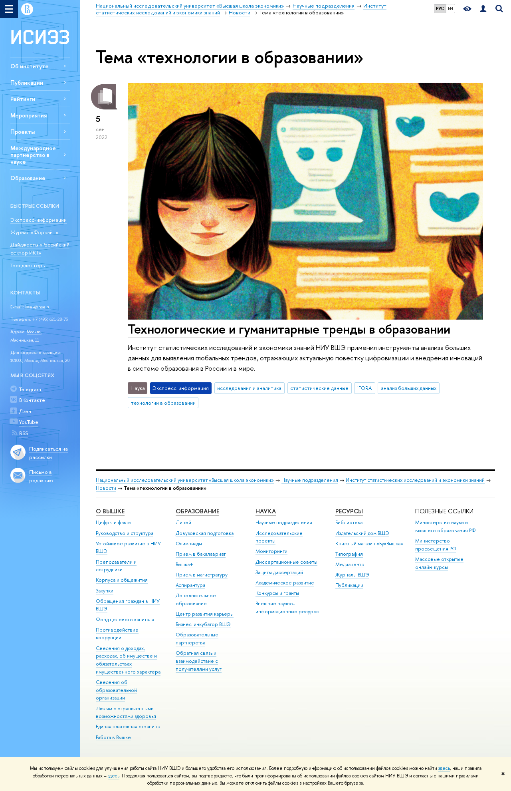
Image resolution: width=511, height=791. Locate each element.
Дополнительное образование (196, 599)
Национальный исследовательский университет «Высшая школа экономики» (185, 480)
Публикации (26, 82)
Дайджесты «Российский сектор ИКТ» (39, 248)
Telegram (30, 389)
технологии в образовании (163, 402)
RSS (23, 433)
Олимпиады (189, 543)
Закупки (104, 590)
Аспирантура (190, 585)
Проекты (22, 131)
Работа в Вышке (113, 737)
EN (450, 8)
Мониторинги (271, 551)
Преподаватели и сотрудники (116, 565)
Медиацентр (349, 564)
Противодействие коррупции (117, 633)
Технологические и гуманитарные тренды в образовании (289, 329)
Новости (106, 488)
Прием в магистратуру (202, 574)
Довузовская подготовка (205, 533)
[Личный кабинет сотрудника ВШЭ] (483, 9)
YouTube (28, 421)
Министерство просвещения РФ (435, 544)
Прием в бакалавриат (201, 554)
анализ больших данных (408, 388)
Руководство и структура (124, 533)
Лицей (183, 522)
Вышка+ (184, 564)
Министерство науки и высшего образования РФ (445, 526)
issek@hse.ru (38, 307)
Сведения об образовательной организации (116, 690)
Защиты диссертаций (279, 572)
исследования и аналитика (249, 388)
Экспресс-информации (38, 219)
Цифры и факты (113, 522)
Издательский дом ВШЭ (362, 533)
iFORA (364, 388)
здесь (444, 768)
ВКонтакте (32, 399)
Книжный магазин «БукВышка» (369, 543)
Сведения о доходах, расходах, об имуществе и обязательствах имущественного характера (128, 660)
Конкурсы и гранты (277, 593)
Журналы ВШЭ (352, 574)
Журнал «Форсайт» (34, 232)
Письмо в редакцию (41, 476)
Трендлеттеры (28, 265)
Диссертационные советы (286, 561)
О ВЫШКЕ (110, 511)
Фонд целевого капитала (125, 619)
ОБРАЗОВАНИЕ (197, 511)
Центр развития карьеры (205, 613)
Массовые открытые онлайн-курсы (439, 563)
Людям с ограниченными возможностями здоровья (126, 712)
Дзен (25, 411)
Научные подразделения (309, 480)
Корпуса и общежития (122, 579)
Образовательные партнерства (197, 638)
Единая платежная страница (128, 726)
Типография (349, 554)
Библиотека (348, 522)
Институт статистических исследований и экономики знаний (415, 480)
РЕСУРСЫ (349, 511)
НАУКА (266, 511)
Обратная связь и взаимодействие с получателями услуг (199, 661)
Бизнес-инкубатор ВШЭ (203, 624)
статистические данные (319, 388)
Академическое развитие (285, 582)
